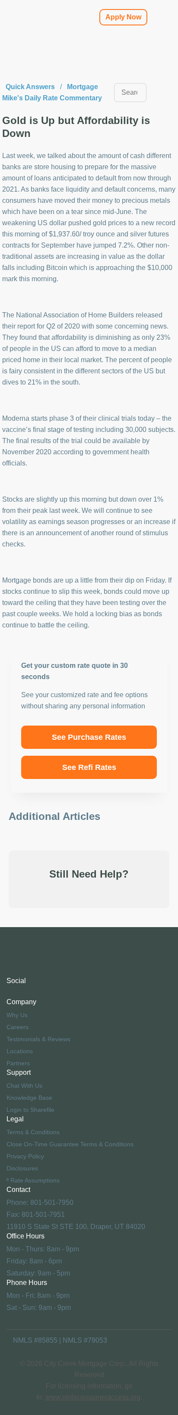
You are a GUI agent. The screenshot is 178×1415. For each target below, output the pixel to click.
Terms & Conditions (33, 1132)
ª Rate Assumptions (33, 1180)
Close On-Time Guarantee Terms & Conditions (70, 1144)
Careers (17, 1027)
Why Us (17, 1015)
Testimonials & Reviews (38, 1039)
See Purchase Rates (89, 737)
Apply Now (123, 17)
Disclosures (22, 1168)
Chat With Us (24, 1085)
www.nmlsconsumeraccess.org (92, 1397)
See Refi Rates (89, 767)
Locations (19, 1051)
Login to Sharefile (30, 1109)
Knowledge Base (29, 1097)
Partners (18, 1063)
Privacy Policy (25, 1156)
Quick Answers (30, 86)
